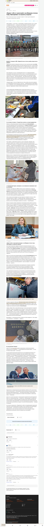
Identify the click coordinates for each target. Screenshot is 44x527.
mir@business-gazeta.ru (20, 501)
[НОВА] (29, 5)
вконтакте (9, 504)
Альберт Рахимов (10, 454)
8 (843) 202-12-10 (8, 500)
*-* (8, 473)
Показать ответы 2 (9, 461)
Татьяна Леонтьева (9, 413)
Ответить (7, 441)
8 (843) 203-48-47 (19, 500)
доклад (12, 125)
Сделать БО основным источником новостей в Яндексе (22, 421)
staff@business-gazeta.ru (30, 500)
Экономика (14, 10)
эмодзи (10, 440)
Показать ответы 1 (9, 482)
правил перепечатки (14, 522)
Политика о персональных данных (10, 519)
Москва (12, 2)
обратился (8, 360)
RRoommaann (10, 436)
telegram (8, 505)
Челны (7, 10)
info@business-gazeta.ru (9, 501)
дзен (24, 505)
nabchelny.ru (9, 59)
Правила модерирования (9, 490)
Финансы (11, 10)
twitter (24, 504)
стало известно (15, 348)
